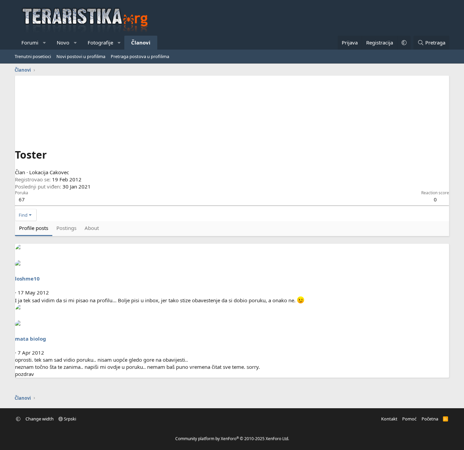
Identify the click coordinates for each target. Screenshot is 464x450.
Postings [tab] (66, 227)
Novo (63, 42)
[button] (44, 43)
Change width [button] (39, 419)
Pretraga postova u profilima (140, 56)
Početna (430, 419)
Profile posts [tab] (33, 227)
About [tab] (92, 227)
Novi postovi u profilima (80, 56)
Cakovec (59, 172)
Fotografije (100, 42)
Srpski (69, 419)
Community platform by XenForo (232, 439)
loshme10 (27, 278)
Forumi (29, 42)
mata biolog (30, 338)
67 (22, 199)
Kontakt (389, 419)
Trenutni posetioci (33, 56)
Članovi (140, 42)
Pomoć (409, 419)
